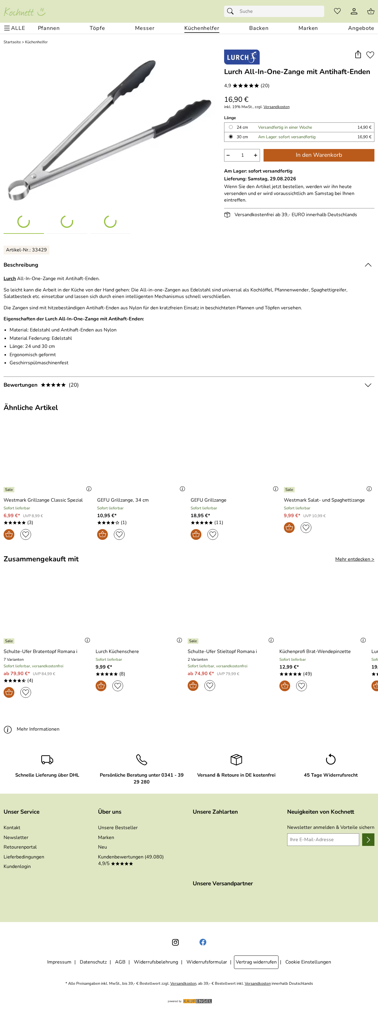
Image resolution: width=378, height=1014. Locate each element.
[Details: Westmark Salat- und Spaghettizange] (290, 489)
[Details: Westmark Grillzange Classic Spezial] (10, 489)
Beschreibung (21, 264)
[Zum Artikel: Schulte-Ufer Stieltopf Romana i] (232, 611)
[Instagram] (175, 942)
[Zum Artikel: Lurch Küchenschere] (140, 611)
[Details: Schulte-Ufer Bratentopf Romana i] (10, 641)
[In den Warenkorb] (9, 534)
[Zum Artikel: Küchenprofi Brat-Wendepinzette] (323, 611)
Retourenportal (20, 847)
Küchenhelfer (36, 42)
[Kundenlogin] (354, 11)
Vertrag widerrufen (256, 962)
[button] (358, 55)
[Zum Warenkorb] (370, 11)
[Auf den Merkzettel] (370, 55)
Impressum (59, 962)
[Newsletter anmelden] (368, 839)
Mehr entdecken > (354, 559)
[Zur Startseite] (24, 11)
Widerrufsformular (206, 962)
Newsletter (16, 837)
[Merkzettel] (337, 11)
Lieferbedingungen (24, 857)
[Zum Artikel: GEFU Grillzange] (236, 459)
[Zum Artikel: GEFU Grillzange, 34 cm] (142, 459)
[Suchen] (232, 11)
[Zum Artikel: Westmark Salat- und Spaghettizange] (329, 459)
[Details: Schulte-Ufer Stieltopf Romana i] (194, 641)
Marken (106, 837)
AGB (120, 962)
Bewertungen (41, 384)
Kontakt (12, 827)
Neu (102, 847)
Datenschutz (93, 962)
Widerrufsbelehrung (156, 962)
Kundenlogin (17, 866)
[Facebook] (203, 942)
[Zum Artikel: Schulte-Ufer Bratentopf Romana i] (48, 611)
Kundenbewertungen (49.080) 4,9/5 (131, 860)
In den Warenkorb (319, 155)
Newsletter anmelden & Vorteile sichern (330, 827)
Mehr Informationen (38, 729)
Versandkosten (277, 107)
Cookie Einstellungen (308, 962)
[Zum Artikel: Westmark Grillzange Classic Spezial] (49, 459)
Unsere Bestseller (118, 827)
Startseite (12, 42)
